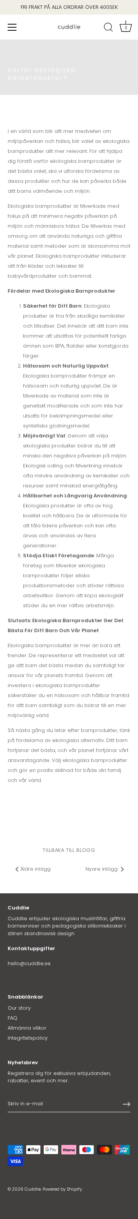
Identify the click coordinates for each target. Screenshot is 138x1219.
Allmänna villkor (27, 1028)
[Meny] (12, 27)
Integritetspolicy (28, 1038)
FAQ (12, 1018)
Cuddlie (33, 1189)
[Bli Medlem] (126, 1104)
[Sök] (108, 28)
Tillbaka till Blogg (69, 850)
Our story (19, 1008)
